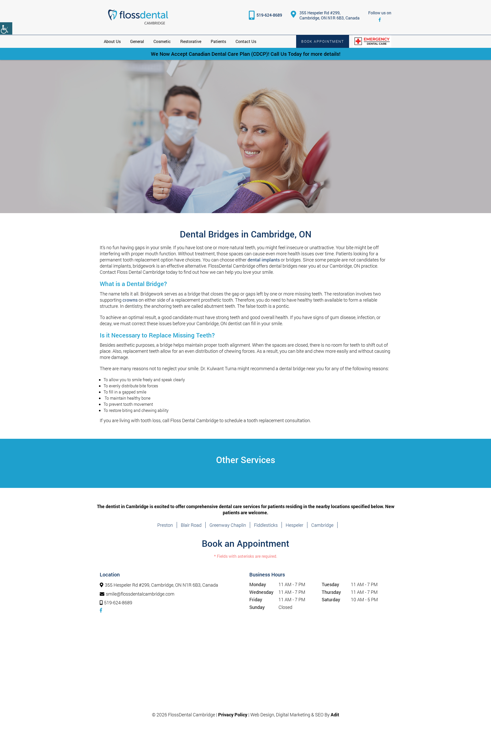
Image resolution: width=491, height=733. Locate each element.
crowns (130, 300)
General (137, 41)
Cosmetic (162, 41)
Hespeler (294, 525)
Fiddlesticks (266, 525)
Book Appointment (322, 41)
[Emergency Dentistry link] (372, 41)
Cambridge (322, 525)
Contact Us (246, 41)
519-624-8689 (269, 15)
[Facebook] (380, 19)
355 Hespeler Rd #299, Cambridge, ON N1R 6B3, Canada (329, 15)
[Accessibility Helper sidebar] (6, 28)
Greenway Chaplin (227, 525)
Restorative (190, 41)
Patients (218, 41)
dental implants (264, 260)
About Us (112, 41)
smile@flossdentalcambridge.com (140, 594)
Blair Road (191, 525)
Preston (165, 525)
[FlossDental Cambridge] (138, 17)
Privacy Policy (232, 715)
